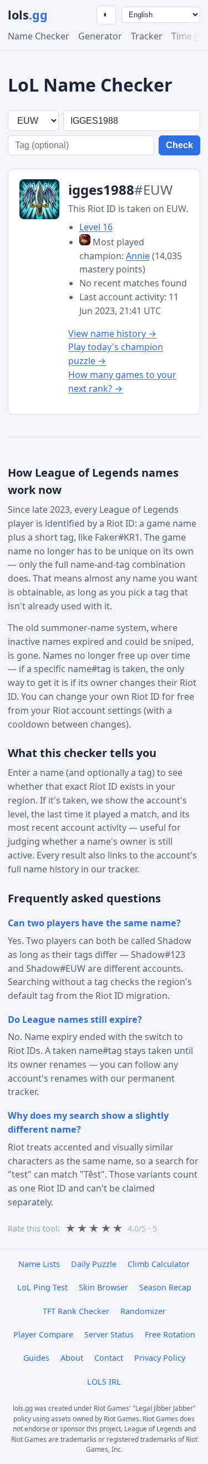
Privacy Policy (159, 1357)
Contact (108, 1357)
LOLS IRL (104, 1381)
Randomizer (143, 1311)
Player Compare (43, 1334)
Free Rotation (170, 1334)
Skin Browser (103, 1287)
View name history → (112, 333)
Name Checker (38, 36)
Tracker (147, 36)
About (71, 1357)
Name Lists (39, 1264)
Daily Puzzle (93, 1264)
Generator (100, 36)
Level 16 (96, 227)
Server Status (109, 1334)
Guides (36, 1357)
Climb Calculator (159, 1264)
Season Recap (165, 1287)
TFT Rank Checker (76, 1311)
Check (179, 145)
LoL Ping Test (42, 1287)
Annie (138, 256)
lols (28, 15)
